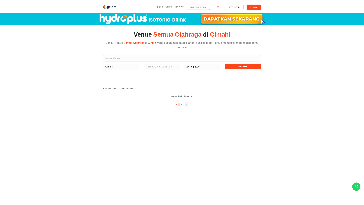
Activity (179, 7)
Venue (169, 7)
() (221, 7)
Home (160, 7)
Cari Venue (242, 66)
